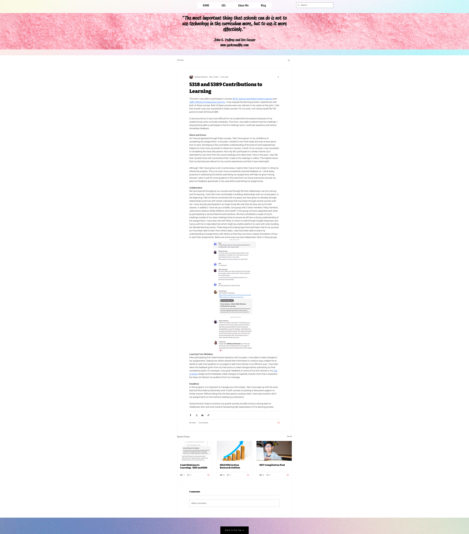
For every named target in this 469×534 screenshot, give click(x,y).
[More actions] (278, 76)
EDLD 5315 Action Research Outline (230, 466)
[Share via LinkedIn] (202, 415)
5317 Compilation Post (272, 465)
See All (289, 436)
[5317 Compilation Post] (274, 451)
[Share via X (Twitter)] (196, 415)
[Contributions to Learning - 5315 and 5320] (195, 451)
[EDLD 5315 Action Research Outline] (234, 451)
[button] (289, 60)
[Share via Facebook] (190, 415)
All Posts (180, 60)
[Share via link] (208, 415)
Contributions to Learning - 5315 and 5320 (193, 466)
